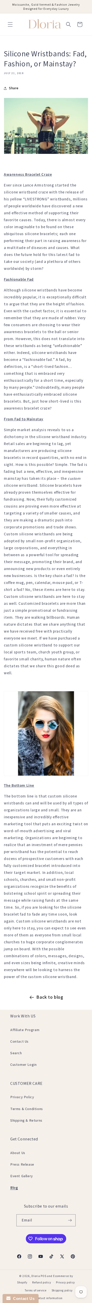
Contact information (48, 1298)
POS (43, 1276)
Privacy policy (65, 1282)
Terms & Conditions (26, 1108)
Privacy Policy (22, 1097)
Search (16, 1053)
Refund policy (41, 1282)
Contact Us (19, 1041)
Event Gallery (21, 1176)
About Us (17, 1152)
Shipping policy (62, 1290)
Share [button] (14, 88)
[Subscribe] (69, 1220)
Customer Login (23, 1064)
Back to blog (49, 997)
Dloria (35, 1276)
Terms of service (36, 1290)
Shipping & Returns (26, 1120)
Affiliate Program (24, 1029)
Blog (14, 1187)
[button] (10, 24)
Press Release (22, 1164)
